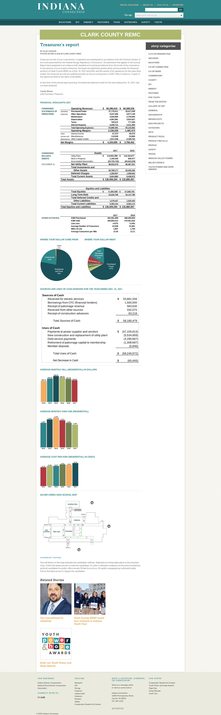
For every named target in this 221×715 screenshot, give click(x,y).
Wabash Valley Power (160, 158)
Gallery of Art (156, 106)
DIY (78, 22)
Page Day (153, 688)
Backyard (65, 22)
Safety (145, 22)
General (153, 110)
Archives (153, 58)
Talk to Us (162, 5)
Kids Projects (156, 123)
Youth (158, 22)
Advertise (177, 5)
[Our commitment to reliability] (56, 600)
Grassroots (155, 115)
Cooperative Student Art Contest (88, 704)
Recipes (78, 699)
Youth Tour (153, 693)
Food (117, 22)
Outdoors (130, 22)
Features (103, 22)
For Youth (154, 97)
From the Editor (157, 102)
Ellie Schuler (49, 51)
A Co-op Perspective (159, 54)
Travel (152, 154)
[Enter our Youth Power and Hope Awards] (56, 645)
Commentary (155, 76)
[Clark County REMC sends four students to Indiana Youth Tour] (90, 600)
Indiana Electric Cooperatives (49, 683)
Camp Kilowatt (155, 691)
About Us (148, 5)
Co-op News (154, 71)
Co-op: (128, 15)
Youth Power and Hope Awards (161, 168)
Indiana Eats (155, 119)
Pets (150, 132)
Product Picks (156, 136)
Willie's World (156, 163)
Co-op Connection (158, 67)
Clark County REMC (72, 54)
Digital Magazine (129, 5)
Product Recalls (158, 141)
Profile (152, 145)
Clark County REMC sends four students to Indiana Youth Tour (89, 621)
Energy (88, 22)
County (152, 80)
